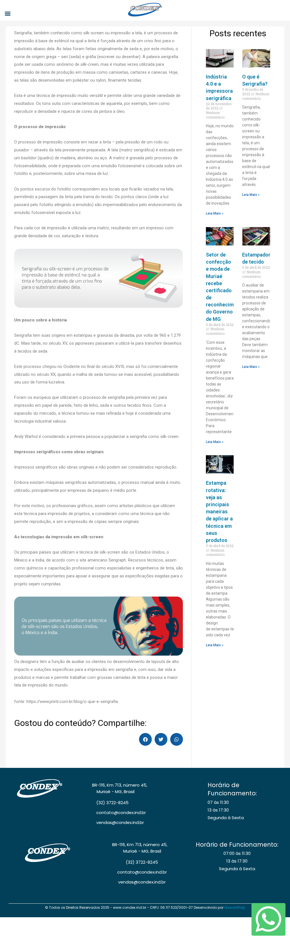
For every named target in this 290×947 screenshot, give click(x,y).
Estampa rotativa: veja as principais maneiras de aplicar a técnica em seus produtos (219, 511)
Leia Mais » (214, 213)
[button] (7, 13)
